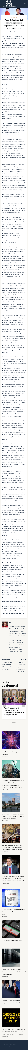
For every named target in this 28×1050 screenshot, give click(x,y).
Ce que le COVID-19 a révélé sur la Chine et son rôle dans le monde (7, 664)
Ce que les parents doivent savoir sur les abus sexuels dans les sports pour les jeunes (13, 912)
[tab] (12, 722)
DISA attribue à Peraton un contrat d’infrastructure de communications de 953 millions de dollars (14, 972)
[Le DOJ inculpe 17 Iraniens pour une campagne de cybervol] (14, 929)
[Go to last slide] (4, 705)
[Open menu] (24, 4)
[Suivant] (23, 705)
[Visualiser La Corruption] (9, 4)
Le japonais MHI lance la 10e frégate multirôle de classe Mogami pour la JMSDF (21, 665)
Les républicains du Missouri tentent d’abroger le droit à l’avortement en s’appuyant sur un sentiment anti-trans (12, 847)
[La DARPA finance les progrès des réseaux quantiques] (14, 740)
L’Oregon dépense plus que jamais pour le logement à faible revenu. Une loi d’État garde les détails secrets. (14, 816)
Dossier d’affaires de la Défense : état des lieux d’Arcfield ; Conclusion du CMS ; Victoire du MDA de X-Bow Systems (13, 1032)
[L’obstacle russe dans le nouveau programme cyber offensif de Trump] (14, 989)
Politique (14, 17)
